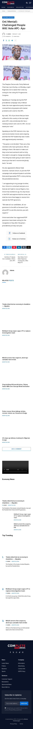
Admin (9, 34)
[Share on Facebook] (3, 40)
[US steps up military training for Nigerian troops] (16, 427)
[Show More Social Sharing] (15, 40)
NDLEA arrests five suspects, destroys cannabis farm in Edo (15, 359)
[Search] (27, 3)
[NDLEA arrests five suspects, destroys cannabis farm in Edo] (16, 347)
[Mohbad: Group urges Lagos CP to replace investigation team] (16, 320)
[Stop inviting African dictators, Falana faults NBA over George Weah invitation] (16, 373)
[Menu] (30, 3)
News (3, 7)
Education (20, 7)
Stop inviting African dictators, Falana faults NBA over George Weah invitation (15, 385)
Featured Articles (8, 17)
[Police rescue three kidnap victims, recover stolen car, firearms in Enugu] (16, 400)
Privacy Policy (12, 710)
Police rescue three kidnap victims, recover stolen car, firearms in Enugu (14, 412)
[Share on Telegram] (12, 40)
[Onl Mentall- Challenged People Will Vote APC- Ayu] (16, 52)
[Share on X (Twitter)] (6, 40)
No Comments (7, 36)
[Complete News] (8, 3)
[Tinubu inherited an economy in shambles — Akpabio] (16, 293)
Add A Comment (16, 449)
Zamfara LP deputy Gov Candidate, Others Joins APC (8, 258)
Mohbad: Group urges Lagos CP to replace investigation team (22, 515)
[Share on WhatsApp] (9, 40)
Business (10, 7)
